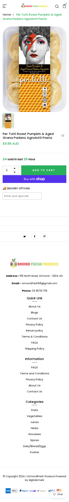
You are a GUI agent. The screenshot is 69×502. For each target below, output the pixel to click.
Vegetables (34, 416)
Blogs (34, 312)
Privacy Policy (34, 324)
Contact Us (34, 318)
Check (34, 196)
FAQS (34, 367)
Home (7, 15)
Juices (34, 422)
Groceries (34, 434)
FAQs (34, 342)
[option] (34, 69)
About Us (34, 306)
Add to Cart (43, 170)
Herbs (34, 428)
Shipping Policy (34, 348)
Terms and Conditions (34, 373)
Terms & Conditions (35, 336)
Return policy (34, 330)
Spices (34, 440)
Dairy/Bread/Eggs (34, 446)
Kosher (34, 452)
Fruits (34, 410)
